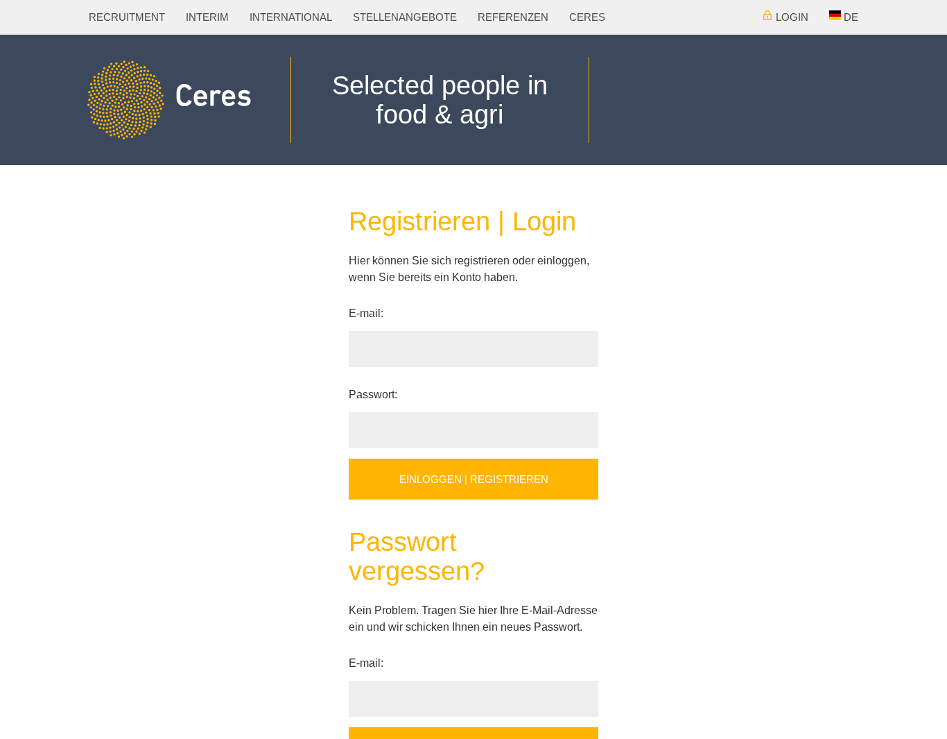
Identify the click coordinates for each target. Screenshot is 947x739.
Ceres (530, 17)
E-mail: (366, 313)
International (268, 17)
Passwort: (373, 395)
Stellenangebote (370, 17)
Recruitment (121, 17)
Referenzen (465, 17)
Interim (192, 17)
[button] (845, 17)
